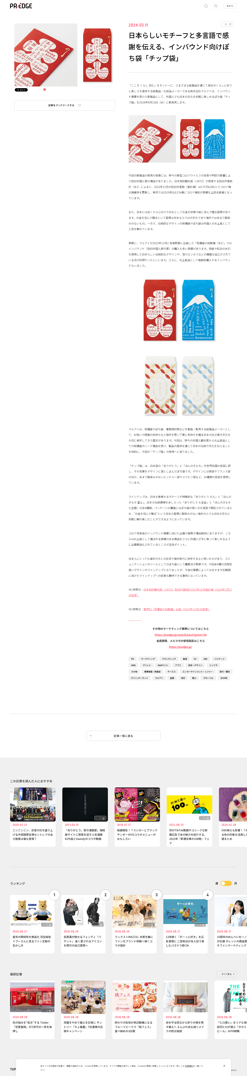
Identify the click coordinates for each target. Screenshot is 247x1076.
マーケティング (148, 658)
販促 (185, 658)
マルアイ (159, 677)
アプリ (178, 665)
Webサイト (163, 665)
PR (132, 658)
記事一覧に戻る (123, 736)
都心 (194, 677)
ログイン (230, 6)
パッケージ (219, 658)
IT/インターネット (139, 677)
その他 (134, 671)
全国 (172, 677)
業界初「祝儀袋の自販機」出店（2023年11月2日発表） (177, 609)
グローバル (208, 677)
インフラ (213, 665)
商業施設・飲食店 (152, 671)
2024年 (223, 677)
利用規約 (189, 1065)
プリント (147, 665)
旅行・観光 (225, 671)
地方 (183, 677)
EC (195, 658)
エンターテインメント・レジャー (198, 671)
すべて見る (226, 974)
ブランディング (169, 658)
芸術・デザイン (195, 665)
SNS (205, 658)
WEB (133, 665)
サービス (172, 671)
